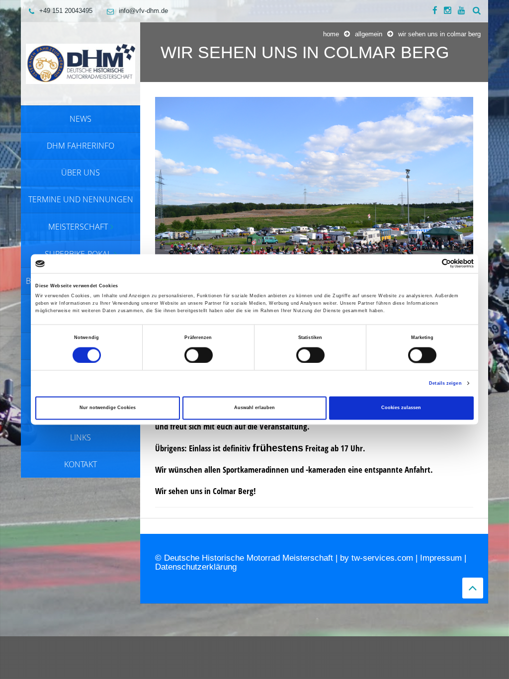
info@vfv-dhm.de (143, 10)
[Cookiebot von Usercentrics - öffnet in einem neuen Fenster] (430, 263)
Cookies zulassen (401, 408)
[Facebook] (434, 11)
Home (331, 34)
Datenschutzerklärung (196, 567)
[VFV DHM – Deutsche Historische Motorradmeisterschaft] (80, 63)
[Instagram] (447, 11)
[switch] (198, 355)
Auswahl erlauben (254, 408)
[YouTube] (461, 11)
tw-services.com (382, 558)
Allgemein (368, 34)
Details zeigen (445, 383)
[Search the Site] (477, 11)
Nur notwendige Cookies (108, 408)
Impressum (441, 558)
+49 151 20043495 (65, 10)
